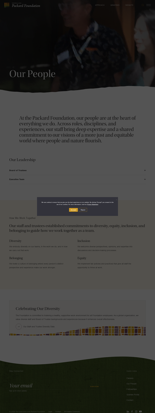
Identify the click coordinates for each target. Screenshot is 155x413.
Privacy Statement (92, 204)
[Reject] (115, 200)
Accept (73, 210)
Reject (83, 210)
